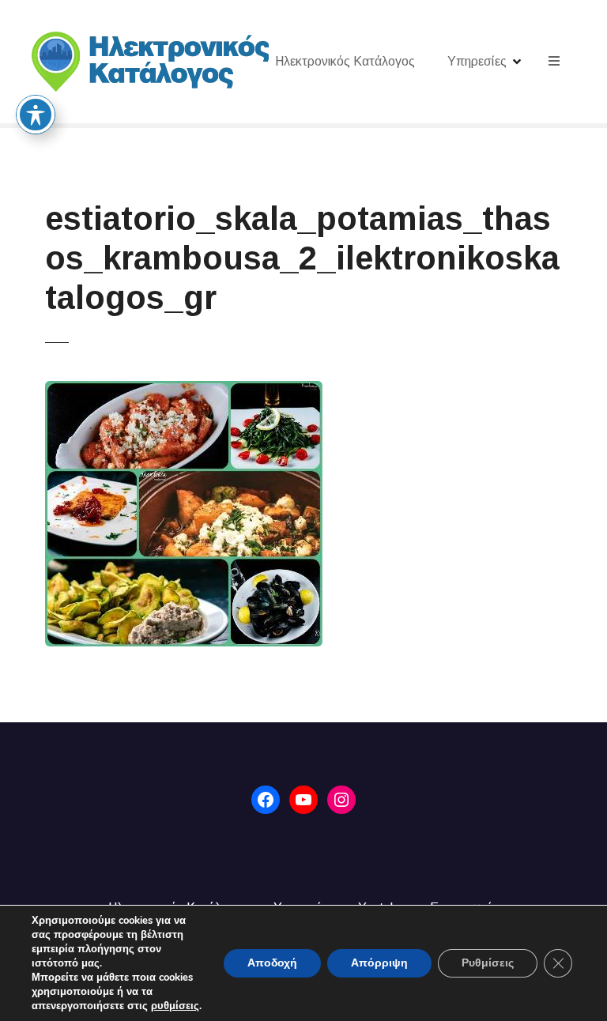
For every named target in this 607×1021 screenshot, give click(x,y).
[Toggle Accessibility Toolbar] (36, 115)
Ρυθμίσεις (488, 962)
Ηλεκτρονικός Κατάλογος (345, 61)
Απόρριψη (379, 962)
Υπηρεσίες (477, 61)
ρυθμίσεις (175, 1006)
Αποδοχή (272, 962)
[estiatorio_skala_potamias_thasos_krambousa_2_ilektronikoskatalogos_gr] (183, 390)
